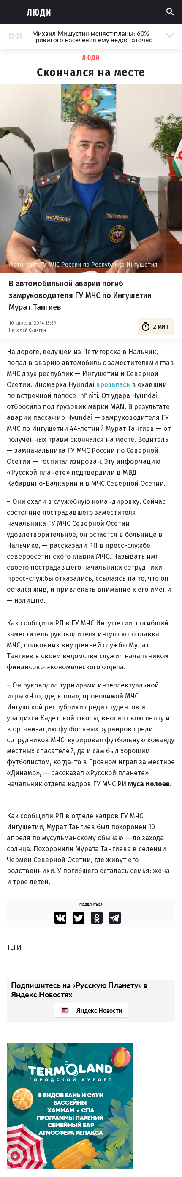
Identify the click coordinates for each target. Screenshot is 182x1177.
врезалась (113, 385)
